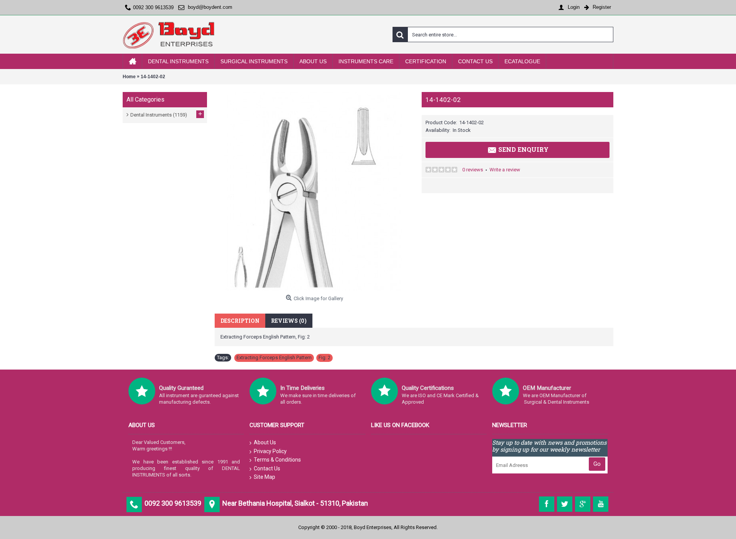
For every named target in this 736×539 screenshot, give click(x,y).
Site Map (264, 477)
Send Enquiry (523, 149)
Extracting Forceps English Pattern (274, 357)
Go (597, 463)
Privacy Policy (270, 451)
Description (240, 320)
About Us (265, 442)
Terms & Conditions (277, 460)
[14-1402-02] (314, 191)
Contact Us (267, 468)
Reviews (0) (289, 320)
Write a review (505, 170)
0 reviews (472, 170)
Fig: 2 (324, 357)
